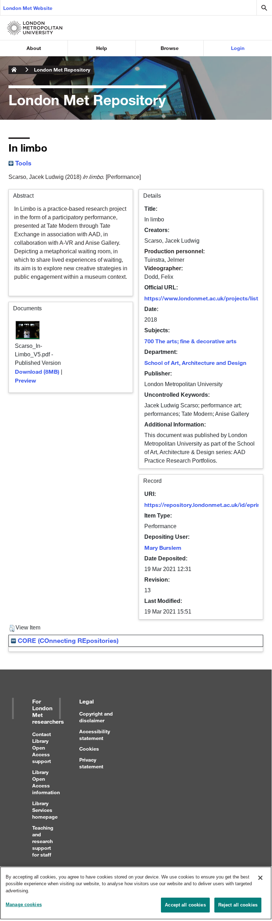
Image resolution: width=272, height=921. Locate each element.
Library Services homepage (45, 810)
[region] (136, 893)
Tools (22, 163)
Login (237, 48)
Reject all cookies (237, 905)
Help (101, 48)
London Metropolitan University (14, 70)
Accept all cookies (185, 905)
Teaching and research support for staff (42, 841)
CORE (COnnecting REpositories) (67, 640)
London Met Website (27, 8)
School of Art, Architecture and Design (195, 362)
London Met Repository (62, 70)
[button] (12, 628)
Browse (170, 48)
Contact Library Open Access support (41, 747)
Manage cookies (24, 904)
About (34, 48)
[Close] (260, 878)
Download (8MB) (37, 371)
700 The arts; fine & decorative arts (190, 341)
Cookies (89, 749)
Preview (25, 380)
